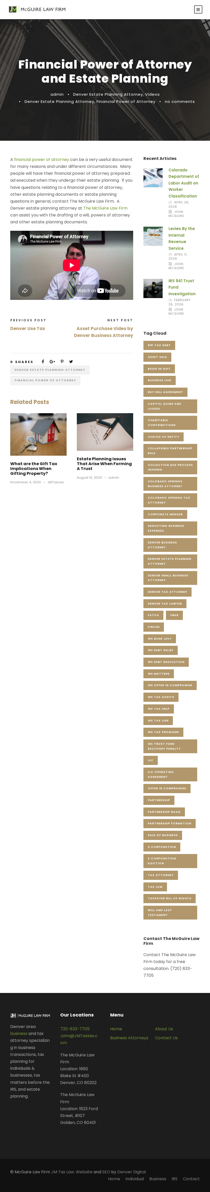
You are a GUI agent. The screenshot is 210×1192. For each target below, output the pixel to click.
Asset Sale (157, 357)
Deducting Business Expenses (166, 528)
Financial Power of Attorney (126, 101)
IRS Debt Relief (160, 650)
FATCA (153, 615)
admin (57, 94)
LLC (150, 760)
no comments (180, 101)
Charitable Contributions (162, 422)
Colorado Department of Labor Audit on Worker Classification (184, 183)
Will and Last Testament (160, 912)
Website (84, 1172)
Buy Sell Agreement (165, 392)
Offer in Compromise (167, 788)
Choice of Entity (163, 437)
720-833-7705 (75, 1029)
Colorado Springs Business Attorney (165, 483)
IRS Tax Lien (158, 720)
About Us (164, 1029)
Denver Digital (131, 1172)
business (18, 1033)
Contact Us (166, 1038)
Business (157, 1179)
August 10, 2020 (89, 477)
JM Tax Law (62, 1172)
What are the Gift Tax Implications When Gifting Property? (33, 468)
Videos (152, 94)
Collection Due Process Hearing (170, 467)
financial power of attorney (41, 159)
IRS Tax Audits (161, 697)
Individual (134, 1179)
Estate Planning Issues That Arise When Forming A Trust (104, 464)
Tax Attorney (161, 875)
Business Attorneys (129, 1038)
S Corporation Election (162, 860)
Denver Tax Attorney (167, 592)
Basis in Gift (159, 369)
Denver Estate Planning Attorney (108, 94)
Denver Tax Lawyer (165, 604)
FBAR (174, 615)
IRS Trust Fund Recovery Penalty (164, 746)
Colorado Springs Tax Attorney (169, 500)
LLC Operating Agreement (161, 774)
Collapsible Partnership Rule (170, 450)
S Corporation (162, 847)
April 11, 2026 (178, 256)
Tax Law (155, 887)
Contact (191, 1179)
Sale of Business (163, 835)
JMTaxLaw (55, 482)
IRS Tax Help (159, 709)
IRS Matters (159, 674)
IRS (174, 1179)
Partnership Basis (164, 812)
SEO (106, 1172)
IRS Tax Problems (163, 732)
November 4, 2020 (25, 482)
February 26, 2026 (180, 302)
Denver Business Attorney (162, 544)
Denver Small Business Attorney (168, 577)
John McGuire (176, 214)
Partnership (159, 800)
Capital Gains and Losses (164, 406)
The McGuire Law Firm (105, 208)
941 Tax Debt (159, 345)
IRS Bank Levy (160, 639)
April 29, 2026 (179, 204)
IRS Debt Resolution (166, 662)
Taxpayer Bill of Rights (169, 898)
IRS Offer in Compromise (170, 685)
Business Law (159, 380)
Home (116, 1029)
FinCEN (154, 627)
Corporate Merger (165, 514)
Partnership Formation (169, 823)
